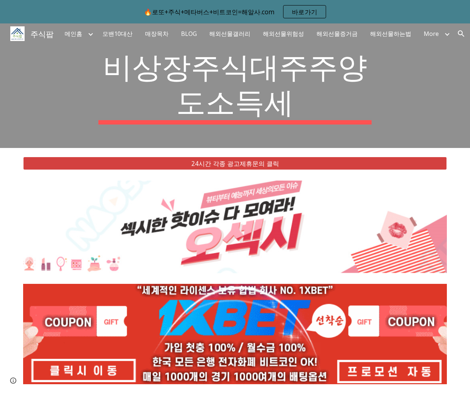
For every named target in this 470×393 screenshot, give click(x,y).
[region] (235, 11)
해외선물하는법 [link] (390, 34)
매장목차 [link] (157, 34)
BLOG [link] (189, 34)
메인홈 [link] (73, 34)
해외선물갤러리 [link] (229, 34)
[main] (235, 85)
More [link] (431, 34)
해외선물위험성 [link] (283, 34)
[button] (461, 33)
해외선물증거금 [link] (337, 34)
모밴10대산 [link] (117, 34)
